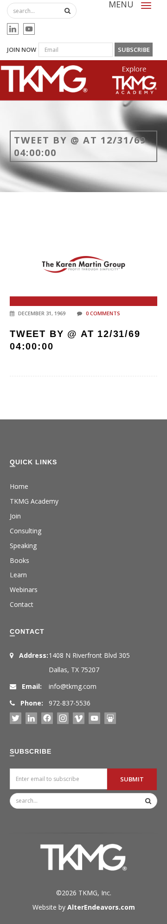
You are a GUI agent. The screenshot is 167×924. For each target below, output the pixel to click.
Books (19, 560)
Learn (18, 574)
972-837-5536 (69, 703)
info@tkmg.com (72, 686)
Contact (21, 604)
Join (15, 516)
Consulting (25, 530)
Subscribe (134, 49)
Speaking (23, 545)
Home (19, 486)
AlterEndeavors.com (101, 907)
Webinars (24, 589)
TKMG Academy (34, 501)
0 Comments (103, 313)
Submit (132, 779)
